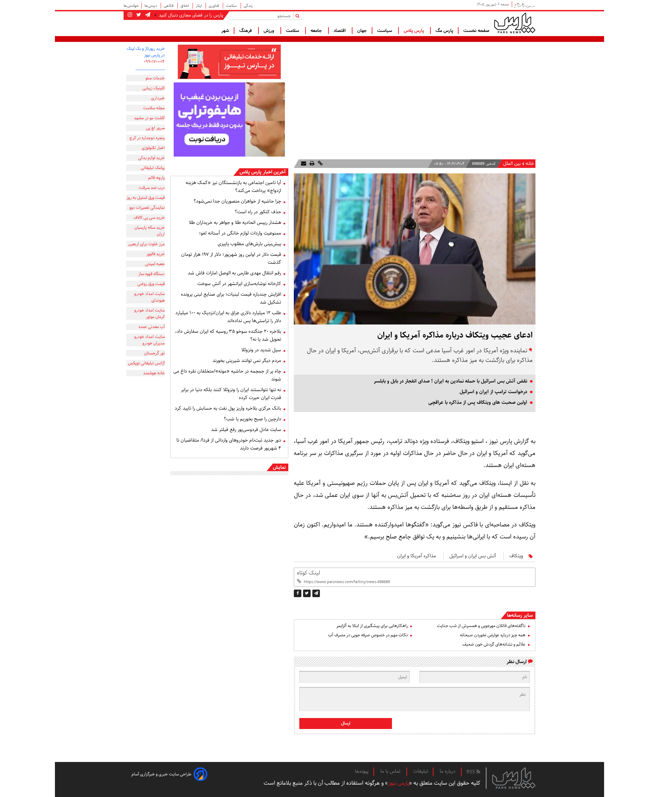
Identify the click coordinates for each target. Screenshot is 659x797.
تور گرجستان (154, 353)
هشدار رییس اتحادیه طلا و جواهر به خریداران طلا (235, 222)
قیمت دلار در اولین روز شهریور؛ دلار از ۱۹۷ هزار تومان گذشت (231, 258)
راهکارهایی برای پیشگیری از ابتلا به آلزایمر (372, 626)
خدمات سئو (155, 78)
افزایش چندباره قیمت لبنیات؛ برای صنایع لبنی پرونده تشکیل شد (231, 298)
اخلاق (185, 6)
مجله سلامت (154, 108)
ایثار (199, 6)
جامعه (317, 30)
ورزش (270, 30)
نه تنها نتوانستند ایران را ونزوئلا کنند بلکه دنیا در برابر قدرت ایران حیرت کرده (231, 393)
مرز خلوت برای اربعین (146, 244)
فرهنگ (246, 30)
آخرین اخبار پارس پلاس (263, 172)
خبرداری (158, 98)
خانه (529, 163)
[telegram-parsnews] (147, 15)
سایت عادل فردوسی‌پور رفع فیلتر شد (246, 429)
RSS (471, 772)
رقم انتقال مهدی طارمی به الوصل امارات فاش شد (234, 273)
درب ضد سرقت (152, 187)
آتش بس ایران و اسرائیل (472, 556)
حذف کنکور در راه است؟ (258, 212)
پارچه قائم (156, 177)
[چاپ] (311, 164)
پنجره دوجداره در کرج (147, 138)
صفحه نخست (476, 30)
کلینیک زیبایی (153, 88)
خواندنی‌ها (131, 6)
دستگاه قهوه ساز (151, 274)
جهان (362, 30)
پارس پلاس (414, 30)
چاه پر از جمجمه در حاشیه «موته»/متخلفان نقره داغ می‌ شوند (227, 375)
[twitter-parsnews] (138, 15)
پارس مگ (444, 30)
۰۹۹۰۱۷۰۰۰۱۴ (154, 61)
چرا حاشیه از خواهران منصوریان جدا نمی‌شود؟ (237, 201)
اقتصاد (340, 30)
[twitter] (307, 593)
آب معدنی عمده (152, 326)
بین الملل (512, 163)
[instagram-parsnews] (130, 15)
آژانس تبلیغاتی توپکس (146, 363)
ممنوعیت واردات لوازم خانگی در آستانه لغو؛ (240, 233)
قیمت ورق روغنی (151, 284)
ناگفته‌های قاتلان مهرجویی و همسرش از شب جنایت (481, 626)
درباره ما (447, 771)
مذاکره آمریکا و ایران (416, 556)
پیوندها (362, 771)
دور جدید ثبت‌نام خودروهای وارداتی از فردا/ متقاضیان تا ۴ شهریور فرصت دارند (228, 444)
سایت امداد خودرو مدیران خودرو (149, 339)
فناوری (214, 6)
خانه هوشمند (154, 373)
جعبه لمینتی (155, 264)
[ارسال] (303, 164)
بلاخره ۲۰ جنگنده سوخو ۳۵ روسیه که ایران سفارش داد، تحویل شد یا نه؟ (228, 335)
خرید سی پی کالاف (149, 217)
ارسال (345, 723)
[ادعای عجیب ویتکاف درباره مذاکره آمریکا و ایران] (316, 593)
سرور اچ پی (155, 128)
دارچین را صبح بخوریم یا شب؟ (252, 419)
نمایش (279, 467)
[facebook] (297, 593)
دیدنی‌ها (151, 6)
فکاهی (169, 6)
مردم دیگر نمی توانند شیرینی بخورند (246, 360)
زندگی (248, 6)
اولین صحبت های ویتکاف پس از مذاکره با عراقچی (477, 402)
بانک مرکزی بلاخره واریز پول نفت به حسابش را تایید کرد (228, 408)
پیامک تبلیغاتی (153, 167)
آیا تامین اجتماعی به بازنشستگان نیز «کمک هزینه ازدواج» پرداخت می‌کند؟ (233, 186)
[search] (299, 15)
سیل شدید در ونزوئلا (261, 350)
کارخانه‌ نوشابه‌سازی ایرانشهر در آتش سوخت (239, 283)
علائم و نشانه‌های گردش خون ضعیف (493, 644)
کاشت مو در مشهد (149, 118)
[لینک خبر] (319, 164)
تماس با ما (391, 771)
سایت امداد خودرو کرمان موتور (149, 313)
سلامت (232, 6)
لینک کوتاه (308, 573)
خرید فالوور (155, 254)
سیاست (385, 30)
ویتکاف (516, 556)
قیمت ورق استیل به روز (145, 197)
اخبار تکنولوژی (153, 148)
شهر (225, 30)
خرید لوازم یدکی (151, 158)
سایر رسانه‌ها (520, 615)
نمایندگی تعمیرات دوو (147, 207)
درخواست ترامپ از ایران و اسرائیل (493, 392)
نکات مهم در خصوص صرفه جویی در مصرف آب (368, 635)
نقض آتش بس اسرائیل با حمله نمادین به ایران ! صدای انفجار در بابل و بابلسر (450, 381)
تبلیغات (420, 771)
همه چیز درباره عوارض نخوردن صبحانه (492, 635)
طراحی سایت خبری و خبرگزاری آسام (161, 774)
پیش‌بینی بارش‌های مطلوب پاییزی (249, 244)
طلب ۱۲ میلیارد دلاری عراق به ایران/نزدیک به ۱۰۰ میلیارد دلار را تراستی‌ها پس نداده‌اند (228, 317)
